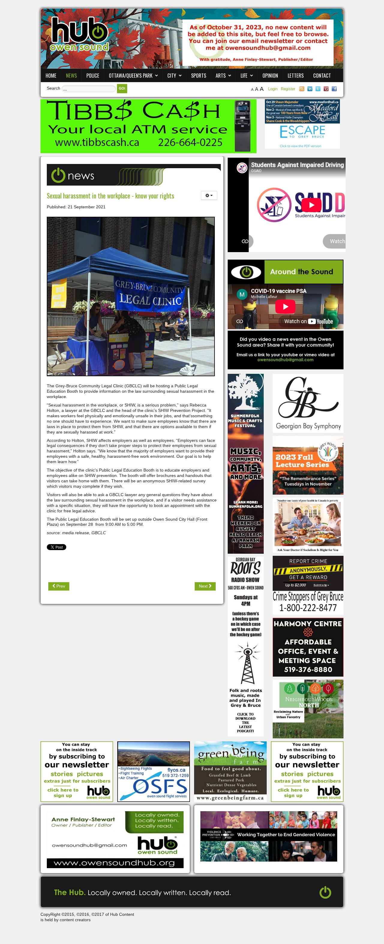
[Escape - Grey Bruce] (302, 135)
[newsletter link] (76, 771)
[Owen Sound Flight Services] (153, 771)
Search (53, 88)
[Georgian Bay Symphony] (308, 403)
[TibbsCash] (148, 126)
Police (92, 75)
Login (273, 89)
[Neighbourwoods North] (308, 708)
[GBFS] (246, 463)
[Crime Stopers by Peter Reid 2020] (308, 584)
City (171, 75)
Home (51, 75)
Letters (296, 75)
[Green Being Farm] (230, 771)
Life (244, 75)
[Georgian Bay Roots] (246, 646)
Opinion (270, 75)
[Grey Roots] (308, 465)
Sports (198, 75)
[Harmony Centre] (308, 646)
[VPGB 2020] (268, 836)
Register (288, 89)
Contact (322, 75)
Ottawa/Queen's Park (130, 75)
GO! (122, 88)
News (71, 75)
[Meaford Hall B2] (302, 111)
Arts (221, 75)
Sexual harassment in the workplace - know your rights (110, 195)
